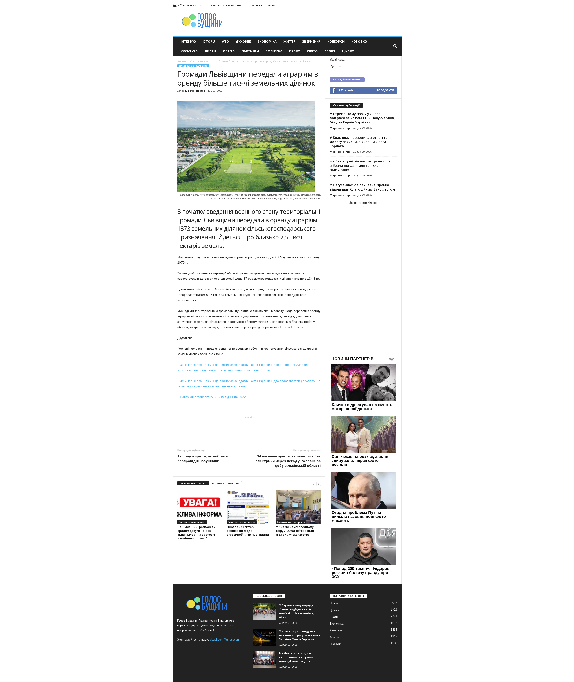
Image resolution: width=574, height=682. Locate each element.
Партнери (250, 51)
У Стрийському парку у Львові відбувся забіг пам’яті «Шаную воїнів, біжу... (296, 611)
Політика (274, 51)
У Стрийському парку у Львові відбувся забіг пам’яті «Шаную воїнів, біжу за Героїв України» (362, 117)
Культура (189, 51)
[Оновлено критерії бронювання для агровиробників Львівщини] (249, 507)
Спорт (329, 51)
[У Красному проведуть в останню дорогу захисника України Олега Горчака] (264, 637)
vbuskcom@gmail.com (225, 639)
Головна (255, 5)
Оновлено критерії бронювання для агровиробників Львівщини (248, 531)
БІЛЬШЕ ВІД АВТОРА (225, 483)
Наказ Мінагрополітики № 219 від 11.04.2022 (214, 397)
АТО (225, 41)
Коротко (359, 41)
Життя (289, 41)
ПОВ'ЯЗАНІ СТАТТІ (193, 483)
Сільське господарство (193, 65)
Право (294, 51)
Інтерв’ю (188, 41)
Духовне (243, 41)
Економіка (267, 41)
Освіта (229, 51)
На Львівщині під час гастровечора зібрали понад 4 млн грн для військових (360, 165)
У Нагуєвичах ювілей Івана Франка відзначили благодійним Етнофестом (362, 187)
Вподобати (385, 90)
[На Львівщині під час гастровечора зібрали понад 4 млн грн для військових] (264, 659)
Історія (209, 41)
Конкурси (336, 41)
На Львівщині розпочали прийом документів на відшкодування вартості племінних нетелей (196, 532)
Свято (312, 51)
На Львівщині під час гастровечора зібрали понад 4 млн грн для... (296, 657)
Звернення (311, 41)
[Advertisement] (249, 428)
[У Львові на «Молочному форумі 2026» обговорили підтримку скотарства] (298, 507)
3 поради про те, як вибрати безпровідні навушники (202, 458)
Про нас (271, 5)
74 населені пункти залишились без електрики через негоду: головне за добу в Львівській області (288, 461)
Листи (210, 51)
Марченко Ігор (195, 90)
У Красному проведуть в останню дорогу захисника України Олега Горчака (359, 141)
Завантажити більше (363, 202)
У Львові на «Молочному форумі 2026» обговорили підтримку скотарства (295, 531)
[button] (395, 46)
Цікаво (348, 51)
